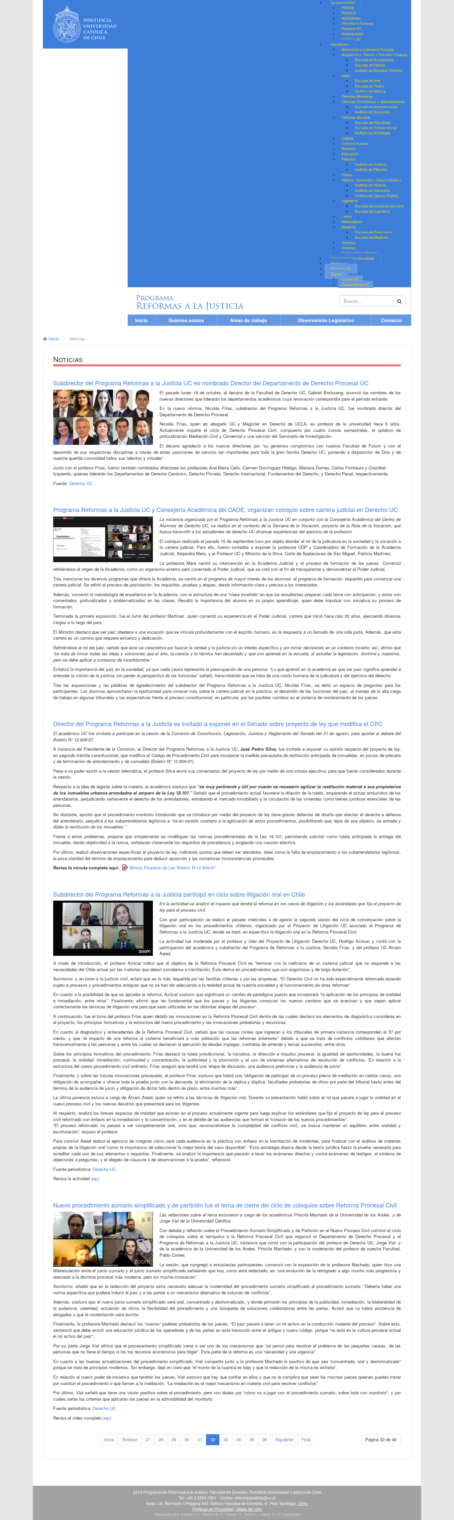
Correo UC (350, 279)
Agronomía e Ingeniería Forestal (368, 49)
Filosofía (348, 159)
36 (264, 1439)
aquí (95, 1178)
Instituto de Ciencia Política (376, 195)
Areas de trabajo (248, 320)
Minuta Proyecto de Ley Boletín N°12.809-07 (172, 867)
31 (199, 1439)
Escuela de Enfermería (373, 232)
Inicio (141, 320)
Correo (336, 274)
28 (161, 1439)
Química (348, 242)
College (348, 138)
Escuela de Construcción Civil (379, 205)
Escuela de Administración (376, 106)
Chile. (303, 1503)
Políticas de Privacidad (213, 1509)
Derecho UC (80, 483)
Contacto (391, 320)
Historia (348, 7)
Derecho (349, 148)
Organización (352, 33)
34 (238, 1439)
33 (225, 1439)
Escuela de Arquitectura (374, 60)
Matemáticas (352, 221)
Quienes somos (186, 320)
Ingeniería (350, 200)
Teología (348, 247)
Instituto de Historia (370, 185)
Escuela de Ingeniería (372, 211)
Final (306, 1439)
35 (251, 1439)
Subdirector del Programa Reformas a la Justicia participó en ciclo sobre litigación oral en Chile (179, 894)
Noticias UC (351, 39)
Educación (350, 153)
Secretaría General (357, 23)
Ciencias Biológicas (357, 96)
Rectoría (349, 12)
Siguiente (284, 1439)
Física (347, 174)
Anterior (129, 1439)
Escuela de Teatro (369, 85)
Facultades (340, 44)
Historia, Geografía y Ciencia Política (371, 180)
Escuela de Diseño (370, 64)
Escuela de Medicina (371, 237)
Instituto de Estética (371, 164)
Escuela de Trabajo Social (376, 127)
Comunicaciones (355, 143)
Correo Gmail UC (356, 284)
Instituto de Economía (372, 112)
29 (173, 1439)
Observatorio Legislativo (326, 320)
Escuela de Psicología (373, 122)
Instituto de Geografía (372, 190)
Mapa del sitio (249, 1509)
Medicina (349, 226)
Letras (347, 216)
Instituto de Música (370, 91)
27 (148, 1439)
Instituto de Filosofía (371, 169)
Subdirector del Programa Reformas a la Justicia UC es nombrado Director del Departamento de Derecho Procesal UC (211, 382)
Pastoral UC (351, 28)
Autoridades (351, 18)
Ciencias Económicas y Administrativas (373, 101)
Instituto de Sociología (372, 133)
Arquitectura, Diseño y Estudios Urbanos (374, 54)
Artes (346, 75)
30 (186, 1439)
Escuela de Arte (368, 80)
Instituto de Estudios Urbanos (378, 70)
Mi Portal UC (341, 268)
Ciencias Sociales (356, 117)
